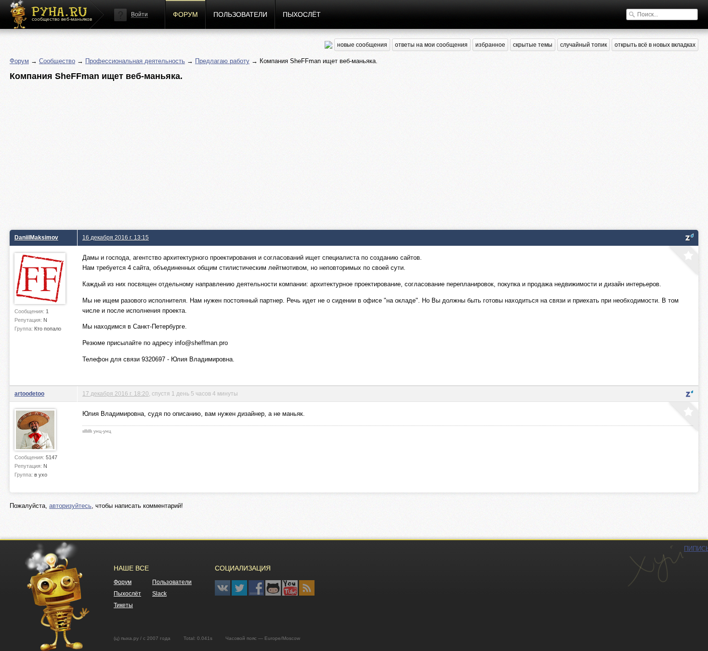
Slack (159, 593)
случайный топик (583, 44)
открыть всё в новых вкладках (655, 44)
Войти (139, 14)
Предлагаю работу (222, 61)
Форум (185, 14)
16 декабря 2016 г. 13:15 (115, 237)
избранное (490, 44)
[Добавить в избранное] (682, 262)
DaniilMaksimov (36, 237)
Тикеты (123, 605)
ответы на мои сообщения (431, 44)
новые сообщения (362, 44)
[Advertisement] (299, 152)
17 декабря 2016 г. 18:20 (115, 393)
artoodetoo (29, 393)
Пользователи (240, 14)
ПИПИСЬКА (655, 566)
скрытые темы (532, 44)
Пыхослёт (302, 14)
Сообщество (57, 61)
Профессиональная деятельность (135, 61)
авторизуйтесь (70, 505)
